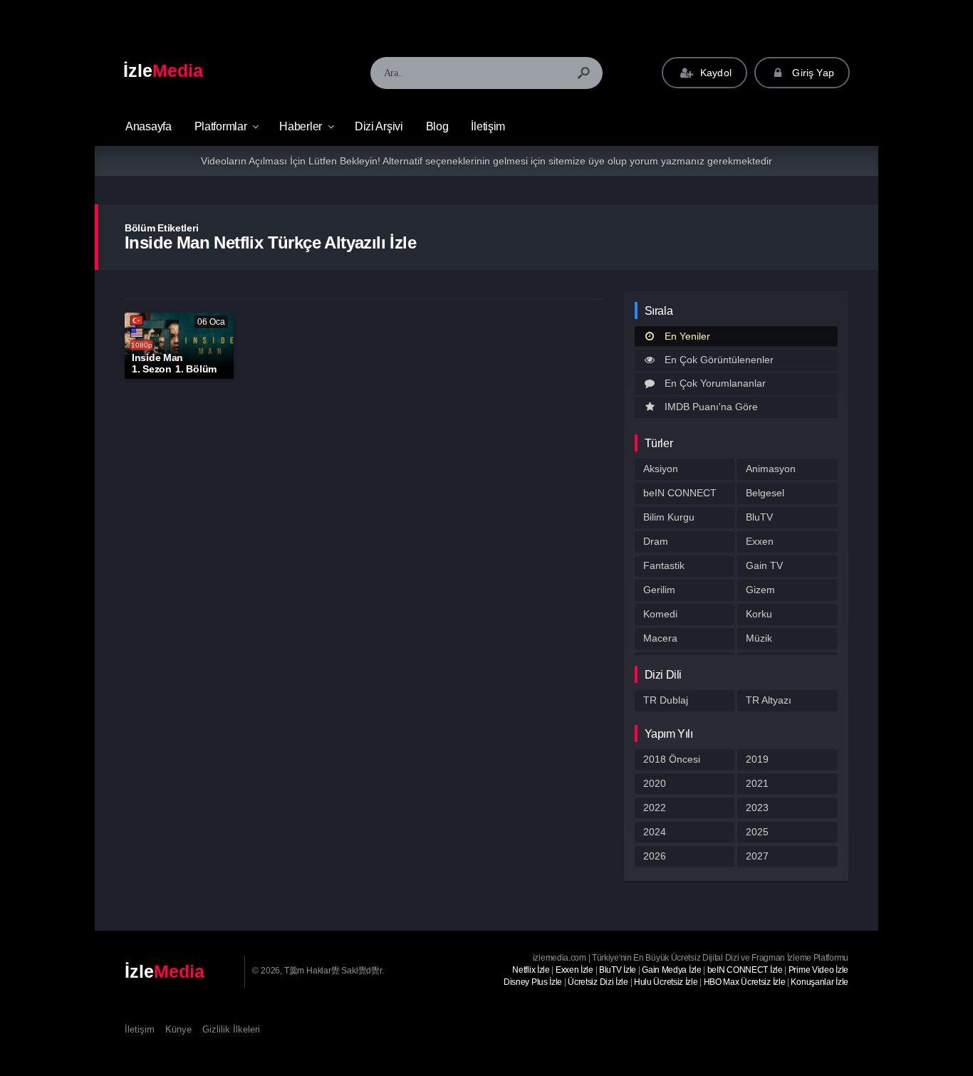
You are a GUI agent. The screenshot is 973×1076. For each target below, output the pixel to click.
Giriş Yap (811, 72)
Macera (660, 638)
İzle (163, 70)
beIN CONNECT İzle (745, 970)
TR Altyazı (768, 700)
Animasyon (771, 468)
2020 (654, 783)
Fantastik (664, 565)
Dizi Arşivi (379, 126)
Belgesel (765, 492)
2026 (654, 856)
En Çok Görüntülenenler (719, 359)
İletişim (488, 126)
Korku (759, 614)
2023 (757, 807)
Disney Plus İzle (533, 982)
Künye (178, 1029)
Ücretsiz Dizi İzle (598, 982)
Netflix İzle (530, 970)
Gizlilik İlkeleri (231, 1029)
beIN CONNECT (680, 492)
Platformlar (220, 126)
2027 (757, 856)
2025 (757, 831)
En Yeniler (687, 336)
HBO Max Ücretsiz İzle (745, 982)
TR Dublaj (665, 700)
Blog (437, 126)
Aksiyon (660, 468)
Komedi (660, 614)
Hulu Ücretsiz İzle (666, 982)
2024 (654, 831)
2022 (654, 807)
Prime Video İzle (818, 970)
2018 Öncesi (671, 759)
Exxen (760, 541)
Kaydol (714, 72)
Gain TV (764, 565)
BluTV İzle (617, 970)
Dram (655, 541)
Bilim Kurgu (668, 517)
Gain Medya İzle (672, 970)
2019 (757, 759)
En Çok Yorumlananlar (715, 383)
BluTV (759, 517)
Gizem (760, 589)
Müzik (759, 638)
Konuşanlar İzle (819, 982)
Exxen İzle (574, 970)
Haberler (300, 126)
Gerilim (659, 589)
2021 (757, 783)
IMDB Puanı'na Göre (711, 406)
